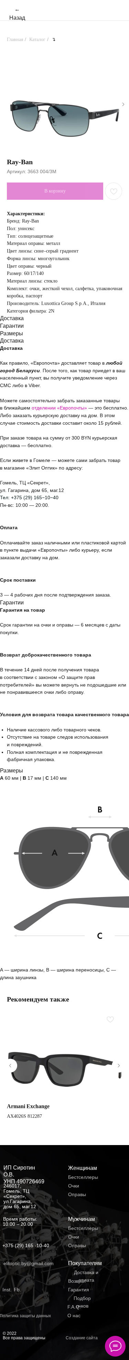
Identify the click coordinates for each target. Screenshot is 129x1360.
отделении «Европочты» (60, 408)
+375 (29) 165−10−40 (34, 497)
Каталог (37, 39)
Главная (15, 39)
